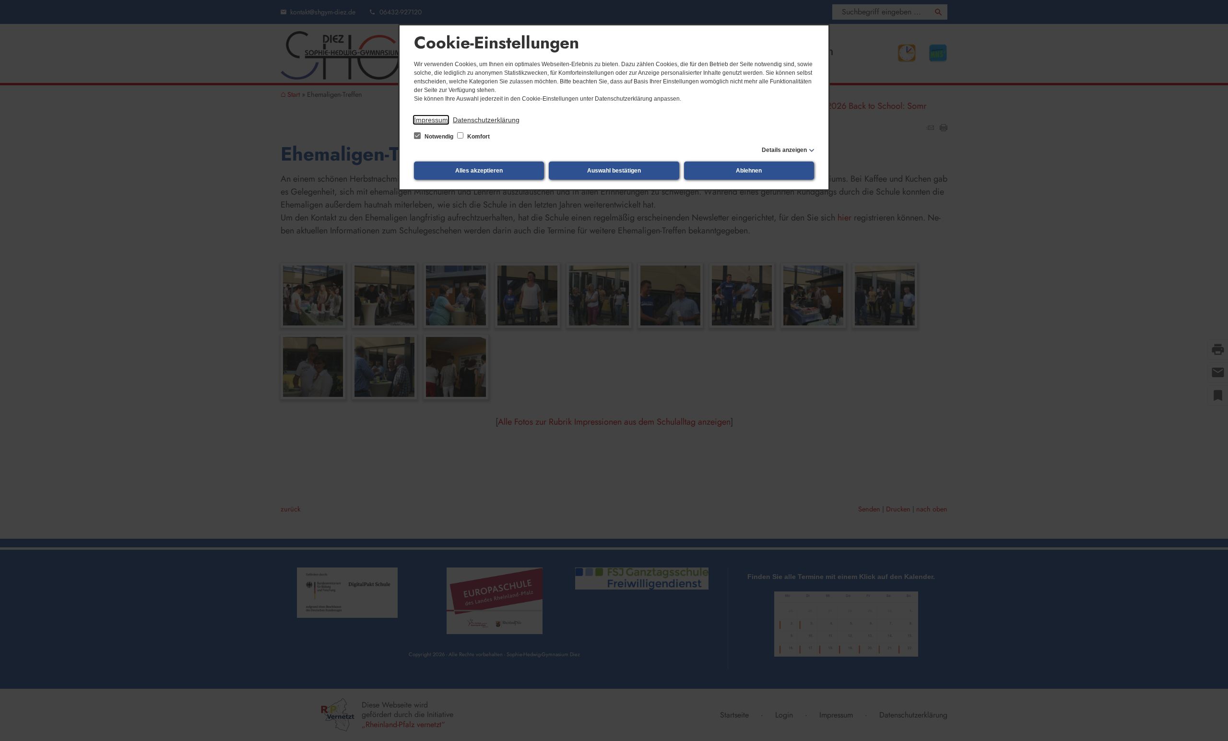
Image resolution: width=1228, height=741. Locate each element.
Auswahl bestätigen (614, 170)
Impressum (431, 120)
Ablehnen (749, 170)
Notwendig (439, 136)
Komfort (478, 136)
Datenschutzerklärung (486, 120)
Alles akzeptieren (479, 170)
